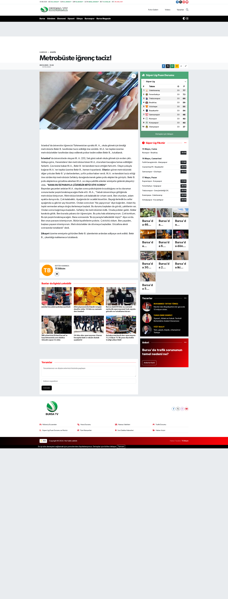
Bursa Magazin (104, 19)
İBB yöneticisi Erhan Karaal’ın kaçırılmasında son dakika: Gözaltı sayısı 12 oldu (54, 337)
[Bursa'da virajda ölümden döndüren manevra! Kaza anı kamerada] (180, 212)
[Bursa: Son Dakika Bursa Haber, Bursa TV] (54, 10)
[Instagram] (182, 409)
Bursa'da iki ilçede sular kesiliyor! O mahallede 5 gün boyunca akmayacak (180, 265)
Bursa (42, 19)
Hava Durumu (86, 424)
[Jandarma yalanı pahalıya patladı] (57, 296)
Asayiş (53, 52)
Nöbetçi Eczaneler (50, 424)
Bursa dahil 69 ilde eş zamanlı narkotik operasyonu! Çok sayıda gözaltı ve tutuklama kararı (120, 309)
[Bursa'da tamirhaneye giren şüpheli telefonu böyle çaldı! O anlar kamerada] (164, 212)
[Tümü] (185, 298)
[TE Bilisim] (47, 270)
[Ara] (187, 9)
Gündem (51, 19)
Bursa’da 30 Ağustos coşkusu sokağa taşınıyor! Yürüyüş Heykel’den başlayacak (147, 265)
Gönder (46, 388)
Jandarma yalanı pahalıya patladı (56, 307)
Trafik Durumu (161, 424)
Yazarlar (180, 10)
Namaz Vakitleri (124, 424)
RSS (44, 441)
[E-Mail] (57, 274)
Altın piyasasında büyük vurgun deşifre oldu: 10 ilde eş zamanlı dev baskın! (88, 309)
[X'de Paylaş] (168, 66)
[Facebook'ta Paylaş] (163, 66)
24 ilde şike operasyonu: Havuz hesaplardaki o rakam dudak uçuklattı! (88, 337)
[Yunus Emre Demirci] (147, 318)
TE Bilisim (60, 268)
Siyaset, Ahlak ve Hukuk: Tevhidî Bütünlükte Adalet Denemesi (167, 319)
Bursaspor (90, 19)
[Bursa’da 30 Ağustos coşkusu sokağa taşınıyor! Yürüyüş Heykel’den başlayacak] (148, 255)
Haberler (43, 52)
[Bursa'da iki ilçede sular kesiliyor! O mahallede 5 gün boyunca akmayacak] (180, 255)
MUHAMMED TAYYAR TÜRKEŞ (166, 304)
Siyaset (71, 19)
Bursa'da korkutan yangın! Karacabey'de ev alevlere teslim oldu (147, 244)
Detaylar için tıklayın (164, 134)
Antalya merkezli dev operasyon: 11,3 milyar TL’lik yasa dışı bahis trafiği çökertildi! (121, 337)
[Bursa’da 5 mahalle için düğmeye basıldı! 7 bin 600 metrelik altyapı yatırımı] (148, 276)
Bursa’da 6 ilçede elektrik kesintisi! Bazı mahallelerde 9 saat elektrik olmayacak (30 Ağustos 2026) (164, 244)
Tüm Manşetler (86, 430)
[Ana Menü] (187, 18)
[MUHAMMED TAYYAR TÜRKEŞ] (147, 307)
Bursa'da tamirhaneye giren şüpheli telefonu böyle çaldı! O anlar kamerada (164, 223)
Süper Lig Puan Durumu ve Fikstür (55, 430)
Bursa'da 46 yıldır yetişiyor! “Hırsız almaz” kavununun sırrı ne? (147, 223)
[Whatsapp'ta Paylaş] (172, 66)
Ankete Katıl (149, 363)
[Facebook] (174, 409)
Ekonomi (61, 19)
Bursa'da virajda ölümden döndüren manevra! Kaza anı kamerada (180, 223)
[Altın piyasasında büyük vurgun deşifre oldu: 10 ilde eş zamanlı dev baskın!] (89, 296)
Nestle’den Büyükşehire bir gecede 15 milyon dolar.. (169, 308)
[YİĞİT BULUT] (147, 330)
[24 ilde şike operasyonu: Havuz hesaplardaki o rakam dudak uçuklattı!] (89, 325)
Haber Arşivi (160, 430)
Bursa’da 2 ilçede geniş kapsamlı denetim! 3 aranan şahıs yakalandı (164, 265)
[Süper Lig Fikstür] (185, 143)
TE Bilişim (185, 441)
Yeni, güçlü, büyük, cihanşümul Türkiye (167, 331)
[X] (178, 409)
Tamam (121, 447)
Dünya (80, 19)
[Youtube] (186, 409)
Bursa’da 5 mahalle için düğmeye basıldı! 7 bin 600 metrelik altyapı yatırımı (147, 287)
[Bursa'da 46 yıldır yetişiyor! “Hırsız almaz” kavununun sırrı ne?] (148, 212)
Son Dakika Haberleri (126, 430)
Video (167, 10)
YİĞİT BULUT (159, 327)
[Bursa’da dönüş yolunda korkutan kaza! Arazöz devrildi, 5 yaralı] (180, 234)
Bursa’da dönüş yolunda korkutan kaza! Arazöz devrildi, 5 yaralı (180, 244)
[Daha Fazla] (177, 66)
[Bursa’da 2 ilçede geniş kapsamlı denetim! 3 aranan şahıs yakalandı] (164, 255)
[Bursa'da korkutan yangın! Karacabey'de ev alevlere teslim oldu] (148, 234)
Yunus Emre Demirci (163, 315)
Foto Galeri (153, 10)
